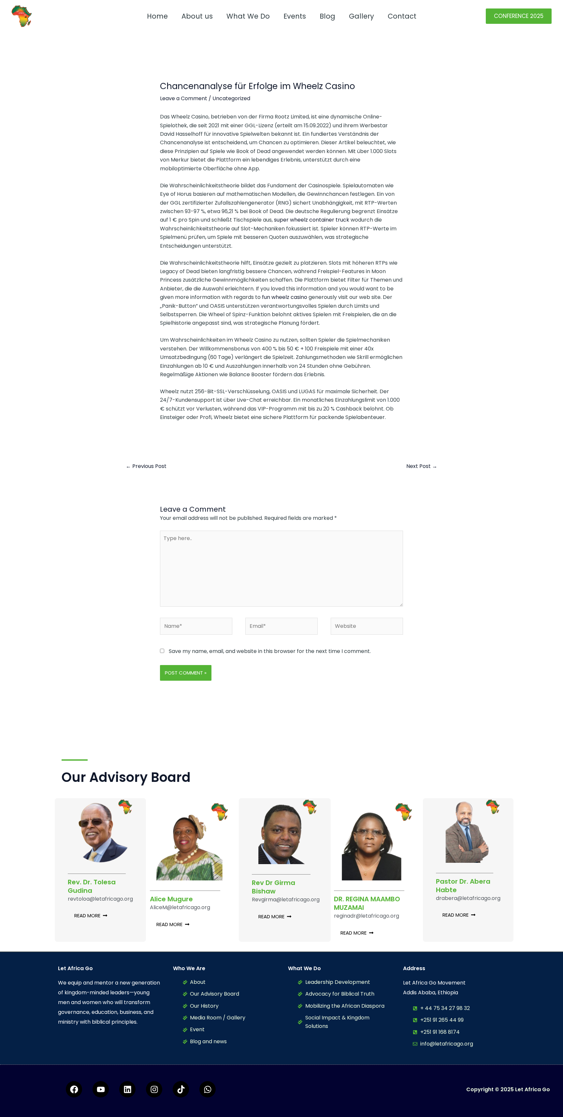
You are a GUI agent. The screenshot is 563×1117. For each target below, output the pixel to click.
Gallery (361, 16)
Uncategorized (231, 98)
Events (294, 16)
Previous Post (146, 466)
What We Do (248, 16)
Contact (402, 16)
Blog (327, 16)
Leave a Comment (183, 98)
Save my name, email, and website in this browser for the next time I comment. (270, 651)
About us (197, 16)
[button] (519, 16)
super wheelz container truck (311, 220)
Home (157, 16)
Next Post (421, 466)
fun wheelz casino (284, 297)
